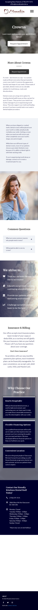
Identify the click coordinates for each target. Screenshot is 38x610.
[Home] (14, 12)
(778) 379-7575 (14, 498)
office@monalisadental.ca (19, 4)
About (4, 596)
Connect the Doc (12, 605)
